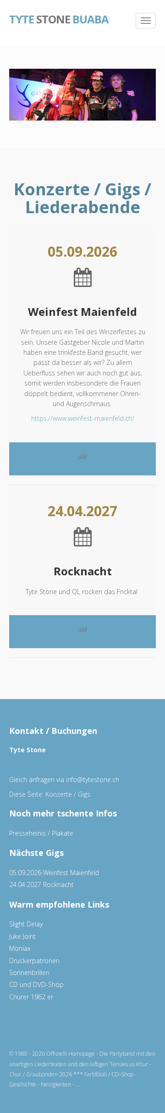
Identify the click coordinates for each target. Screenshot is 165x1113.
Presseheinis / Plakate (41, 833)
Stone (59, 18)
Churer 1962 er (31, 996)
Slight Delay (26, 924)
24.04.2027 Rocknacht (41, 884)
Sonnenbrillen (29, 972)
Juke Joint (22, 936)
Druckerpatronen (34, 960)
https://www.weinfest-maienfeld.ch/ (82, 418)
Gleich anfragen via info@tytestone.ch (64, 779)
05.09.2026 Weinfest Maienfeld (54, 872)
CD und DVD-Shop (36, 984)
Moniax (20, 948)
